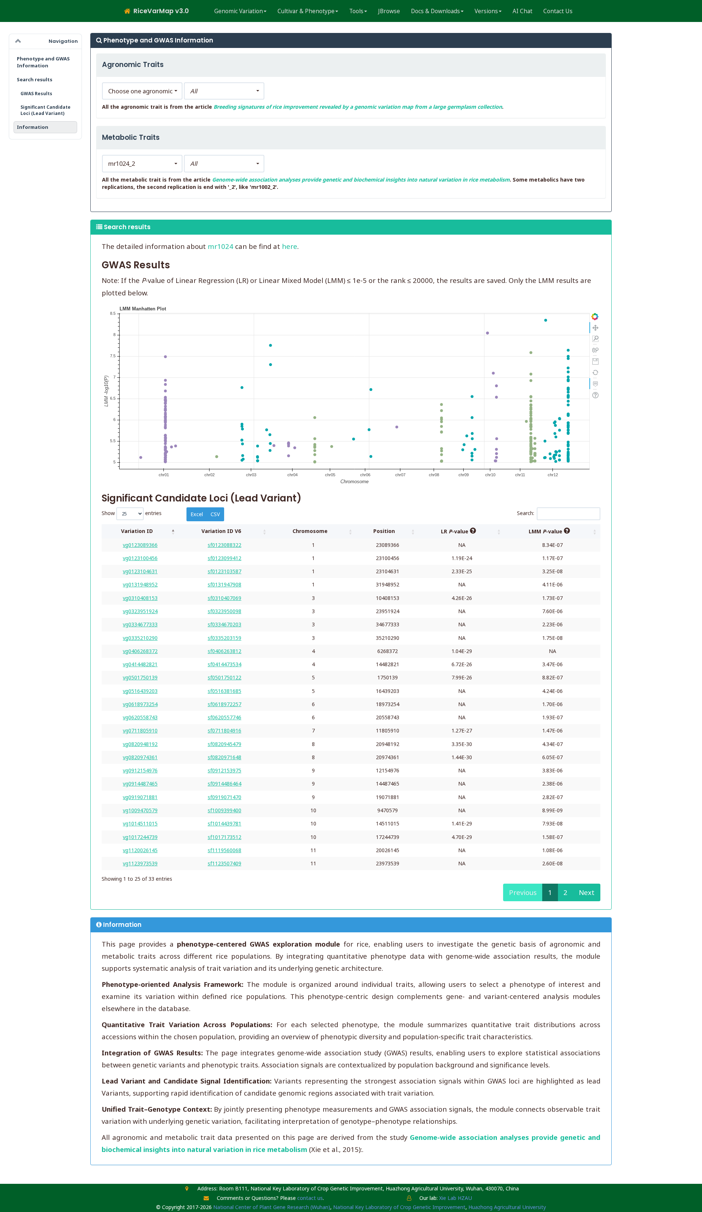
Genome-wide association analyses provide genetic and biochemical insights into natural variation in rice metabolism (361, 179)
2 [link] (565, 892)
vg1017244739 (140, 837)
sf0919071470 (224, 797)
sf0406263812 (224, 651)
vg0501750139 (140, 677)
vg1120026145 (140, 850)
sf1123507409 (224, 863)
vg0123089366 (140, 544)
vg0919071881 (140, 797)
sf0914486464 (224, 783)
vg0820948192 (140, 744)
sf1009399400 (224, 810)
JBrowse (389, 11)
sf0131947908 (224, 584)
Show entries (132, 513)
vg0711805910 (140, 730)
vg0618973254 (140, 704)
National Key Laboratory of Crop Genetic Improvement (399, 1207)
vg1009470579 (140, 810)
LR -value (455, 531)
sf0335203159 (224, 637)
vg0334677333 (140, 624)
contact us (310, 1197)
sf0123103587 (224, 571)
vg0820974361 (140, 757)
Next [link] (587, 892)
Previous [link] (523, 892)
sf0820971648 (224, 757)
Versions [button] (486, 11)
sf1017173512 (224, 837)
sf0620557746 (224, 717)
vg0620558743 (140, 717)
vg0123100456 (140, 558)
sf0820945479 (224, 744)
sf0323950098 (224, 611)
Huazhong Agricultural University (507, 1207)
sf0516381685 (224, 690)
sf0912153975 (224, 770)
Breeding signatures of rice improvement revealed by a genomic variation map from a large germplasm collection (358, 106)
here (289, 246)
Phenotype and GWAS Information (43, 62)
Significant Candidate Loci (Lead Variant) (45, 110)
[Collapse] (18, 41)
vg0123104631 (140, 571)
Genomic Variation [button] (238, 11)
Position (384, 530)
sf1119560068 (224, 850)
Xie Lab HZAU (455, 1197)
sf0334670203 (224, 624)
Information (32, 127)
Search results (34, 79)
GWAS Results (36, 93)
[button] (142, 91)
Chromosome (310, 530)
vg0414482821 (140, 664)
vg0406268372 (140, 651)
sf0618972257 (224, 704)
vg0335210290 (140, 637)
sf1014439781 (224, 823)
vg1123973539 (140, 863)
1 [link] (550, 892)
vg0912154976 (140, 770)
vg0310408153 (140, 597)
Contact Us (558, 11)
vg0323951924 (140, 611)
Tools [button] (356, 11)
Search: (525, 513)
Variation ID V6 (221, 530)
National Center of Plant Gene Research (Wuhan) (271, 1207)
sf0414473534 (224, 664)
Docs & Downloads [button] (435, 11)
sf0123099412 (224, 558)
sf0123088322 (224, 544)
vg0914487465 (140, 783)
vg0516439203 (140, 690)
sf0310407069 (224, 597)
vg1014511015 (140, 823)
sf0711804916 (224, 730)
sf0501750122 (224, 677)
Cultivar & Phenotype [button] (306, 11)
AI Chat (522, 11)
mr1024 (220, 246)
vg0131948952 (140, 584)
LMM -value (546, 531)
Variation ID (137, 530)
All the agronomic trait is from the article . (302, 106)
